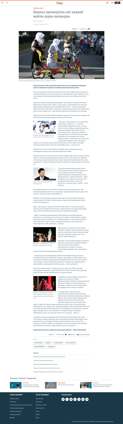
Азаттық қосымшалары (17, 408)
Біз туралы (13, 402)
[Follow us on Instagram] (75, 399)
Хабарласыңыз (14, 398)
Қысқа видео (61, 383)
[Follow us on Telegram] (79, 399)
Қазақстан (39, 402)
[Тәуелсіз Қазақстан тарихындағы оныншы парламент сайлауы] (86, 385)
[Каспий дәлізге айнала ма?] (51, 385)
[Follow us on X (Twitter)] (67, 399)
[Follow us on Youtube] (71, 399)
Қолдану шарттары (15, 411)
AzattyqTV (26, 383)
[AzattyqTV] (107, 3)
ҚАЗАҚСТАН (96, 383)
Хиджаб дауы (38, 8)
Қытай (38, 414)
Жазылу (12, 417)
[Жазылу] (86, 399)
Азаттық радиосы (38, 21)
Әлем (37, 417)
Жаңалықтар (39, 398)
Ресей (37, 411)
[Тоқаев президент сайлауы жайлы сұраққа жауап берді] (16, 385)
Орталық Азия (40, 408)
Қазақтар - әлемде (41, 405)
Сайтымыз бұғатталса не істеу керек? (21, 405)
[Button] (75, 29)
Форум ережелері (15, 414)
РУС (112, 3)
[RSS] (83, 399)
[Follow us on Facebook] (63, 399)
